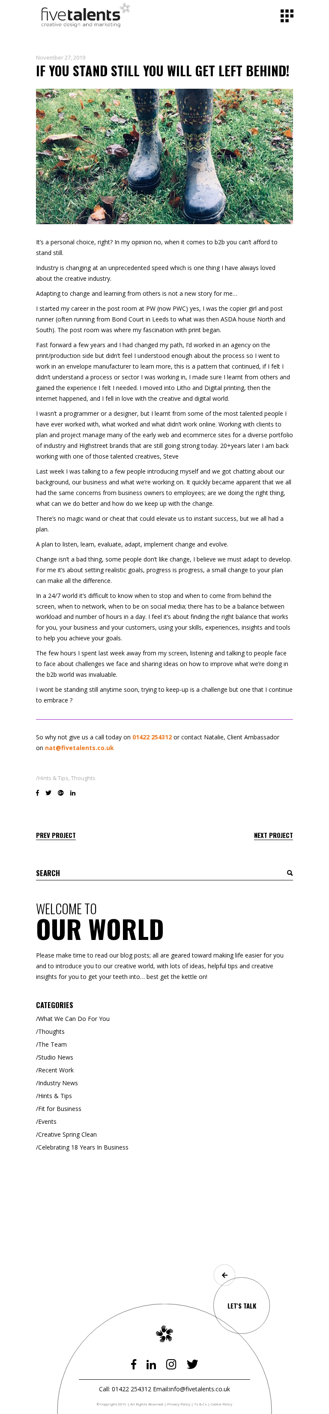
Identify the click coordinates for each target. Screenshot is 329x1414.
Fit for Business (59, 1109)
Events (47, 1121)
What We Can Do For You (74, 1019)
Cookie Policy (221, 1404)
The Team (52, 1044)
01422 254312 (152, 737)
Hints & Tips (53, 778)
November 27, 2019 (60, 57)
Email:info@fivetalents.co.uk (191, 1389)
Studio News (55, 1057)
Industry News (58, 1083)
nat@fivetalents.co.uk (79, 748)
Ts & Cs (200, 1404)
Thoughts (83, 778)
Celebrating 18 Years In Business (83, 1147)
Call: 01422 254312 (125, 1389)
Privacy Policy (178, 1404)
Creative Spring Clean (67, 1134)
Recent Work (56, 1070)
